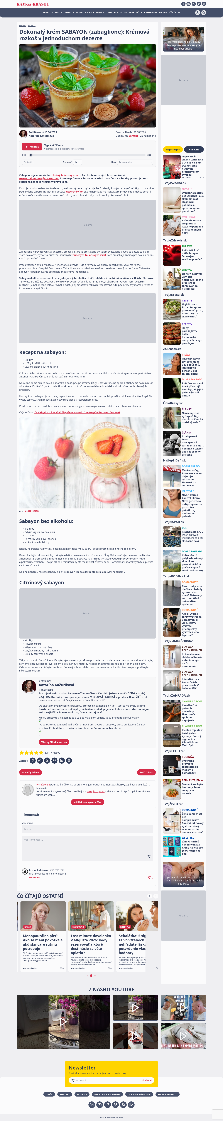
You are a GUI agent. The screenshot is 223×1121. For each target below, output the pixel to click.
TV (179, 12)
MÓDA (139, 12)
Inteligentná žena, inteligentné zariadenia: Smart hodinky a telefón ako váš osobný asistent (193, 445)
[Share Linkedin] (62, 761)
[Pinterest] (199, 4)
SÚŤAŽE (172, 12)
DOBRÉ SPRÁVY (191, 466)
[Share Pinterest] (54, 761)
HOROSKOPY (120, 12)
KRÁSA (46, 12)
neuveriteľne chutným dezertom (39, 178)
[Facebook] (183, 4)
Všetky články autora (54, 742)
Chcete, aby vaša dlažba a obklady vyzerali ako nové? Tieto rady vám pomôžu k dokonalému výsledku (192, 595)
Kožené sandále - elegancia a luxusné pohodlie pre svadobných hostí (192, 226)
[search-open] (203, 12)
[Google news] (123, 1104)
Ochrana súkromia (139, 1094)
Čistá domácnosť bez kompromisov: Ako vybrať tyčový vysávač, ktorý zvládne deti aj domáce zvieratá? (193, 823)
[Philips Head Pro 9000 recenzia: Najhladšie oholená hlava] (183, 1007)
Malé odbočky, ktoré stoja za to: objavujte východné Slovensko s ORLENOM (192, 478)
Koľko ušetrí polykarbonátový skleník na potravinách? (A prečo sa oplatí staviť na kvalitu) (192, 563)
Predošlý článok (30, 772)
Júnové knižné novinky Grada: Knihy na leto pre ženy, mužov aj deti (192, 847)
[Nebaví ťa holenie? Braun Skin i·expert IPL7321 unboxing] (135, 1036)
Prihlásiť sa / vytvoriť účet (87, 802)
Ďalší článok (146, 772)
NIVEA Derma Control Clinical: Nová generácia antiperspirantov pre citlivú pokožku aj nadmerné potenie (192, 505)
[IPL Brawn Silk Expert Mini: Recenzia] (183, 1036)
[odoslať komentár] (149, 856)
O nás (49, 1094)
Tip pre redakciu (167, 1094)
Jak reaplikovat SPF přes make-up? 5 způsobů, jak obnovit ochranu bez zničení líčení (191, 366)
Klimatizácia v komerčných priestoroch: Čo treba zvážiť (191, 684)
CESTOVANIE (150, 12)
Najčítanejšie (173, 149)
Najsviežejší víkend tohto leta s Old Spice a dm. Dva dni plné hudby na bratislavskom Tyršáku (192, 165)
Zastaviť (28, 162)
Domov (22, 25)
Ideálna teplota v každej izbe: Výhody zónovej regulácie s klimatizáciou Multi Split (192, 737)
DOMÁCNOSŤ (190, 582)
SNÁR (131, 12)
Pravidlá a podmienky (107, 1094)
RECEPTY (89, 12)
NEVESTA (187, 189)
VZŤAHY (79, 12)
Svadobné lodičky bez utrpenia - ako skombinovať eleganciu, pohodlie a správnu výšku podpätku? (193, 202)
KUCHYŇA (188, 757)
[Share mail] (69, 761)
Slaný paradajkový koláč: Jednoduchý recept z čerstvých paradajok (192, 335)
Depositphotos (32, 511)
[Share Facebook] (33, 761)
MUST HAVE (189, 216)
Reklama (82, 1094)
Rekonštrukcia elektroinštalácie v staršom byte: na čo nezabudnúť (192, 660)
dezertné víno (74, 191)
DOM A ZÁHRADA (192, 551)
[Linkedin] (204, 4)
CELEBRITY (56, 12)
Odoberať (147, 1080)
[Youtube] (188, 4)
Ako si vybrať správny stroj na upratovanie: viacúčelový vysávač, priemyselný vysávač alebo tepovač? (192, 624)
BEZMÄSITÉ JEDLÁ (192, 780)
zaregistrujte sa (96, 791)
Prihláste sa (43, 784)
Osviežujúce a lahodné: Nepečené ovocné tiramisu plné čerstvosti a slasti (77, 412)
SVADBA (163, 12)
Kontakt (65, 1094)
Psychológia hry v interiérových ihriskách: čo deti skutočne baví (192, 536)
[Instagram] (194, 4)
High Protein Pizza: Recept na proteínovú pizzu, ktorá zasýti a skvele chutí (192, 310)
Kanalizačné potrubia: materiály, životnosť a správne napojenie (189, 713)
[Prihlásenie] (197, 12)
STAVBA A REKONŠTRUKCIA (192, 648)
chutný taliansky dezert (66, 175)
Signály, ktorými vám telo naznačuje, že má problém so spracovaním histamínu (192, 281)
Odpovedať (34, 877)
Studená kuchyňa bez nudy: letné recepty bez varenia (192, 789)
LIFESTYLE (69, 12)
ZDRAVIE (100, 12)
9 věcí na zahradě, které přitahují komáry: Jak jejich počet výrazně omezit (193, 389)
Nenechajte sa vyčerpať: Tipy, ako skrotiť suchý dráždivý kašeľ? (192, 418)
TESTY (109, 12)
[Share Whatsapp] (40, 761)
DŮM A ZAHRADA (192, 379)
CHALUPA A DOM (192, 701)
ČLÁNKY (187, 409)
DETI (184, 528)
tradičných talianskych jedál (88, 255)
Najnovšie (194, 149)
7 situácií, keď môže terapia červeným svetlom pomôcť (191, 255)
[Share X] (47, 761)
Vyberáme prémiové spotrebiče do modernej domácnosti (190, 766)
